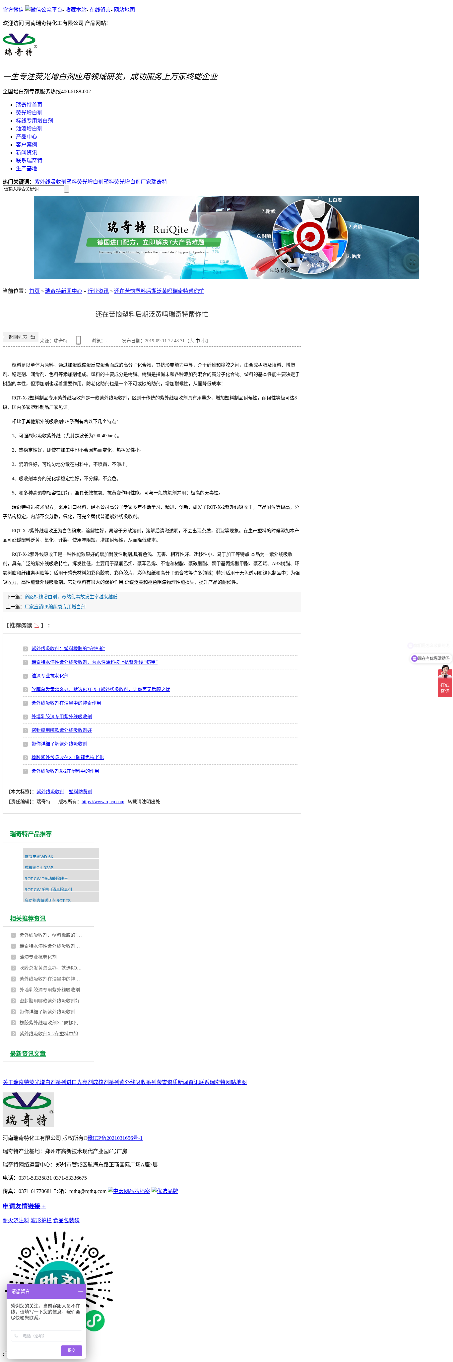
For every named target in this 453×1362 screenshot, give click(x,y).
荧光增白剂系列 (47, 1082)
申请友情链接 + (24, 1206)
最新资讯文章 (28, 1054)
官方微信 (14, 10)
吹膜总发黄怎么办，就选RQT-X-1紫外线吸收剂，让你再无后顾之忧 (101, 689)
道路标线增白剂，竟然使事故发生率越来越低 (71, 596)
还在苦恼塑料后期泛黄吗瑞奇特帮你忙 (159, 291)
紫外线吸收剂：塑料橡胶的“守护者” (68, 648)
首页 (34, 291)
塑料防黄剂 (80, 791)
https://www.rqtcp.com (103, 801)
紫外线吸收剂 (50, 182)
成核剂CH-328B (39, 868)
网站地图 (124, 10)
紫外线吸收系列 (138, 1082)
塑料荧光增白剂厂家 (127, 182)
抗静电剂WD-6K (39, 857)
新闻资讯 (188, 1082)
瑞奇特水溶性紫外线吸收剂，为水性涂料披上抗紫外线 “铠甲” (95, 662)
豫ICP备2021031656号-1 (115, 1138)
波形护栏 (41, 1220)
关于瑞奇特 (16, 1082)
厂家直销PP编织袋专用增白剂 (55, 606)
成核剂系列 (106, 1082)
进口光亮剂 (79, 1082)
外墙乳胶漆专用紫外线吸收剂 (62, 716)
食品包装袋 (66, 1220)
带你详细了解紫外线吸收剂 (59, 743)
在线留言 (100, 10)
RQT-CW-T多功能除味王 (46, 879)
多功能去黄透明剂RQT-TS (48, 900)
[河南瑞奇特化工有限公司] (20, 53)
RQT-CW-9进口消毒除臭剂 (48, 890)
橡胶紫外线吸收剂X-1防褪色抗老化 (68, 757)
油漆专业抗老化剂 (50, 675)
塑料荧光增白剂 (84, 182)
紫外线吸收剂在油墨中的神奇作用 (66, 703)
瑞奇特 (159, 182)
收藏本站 (76, 10)
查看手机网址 (80, 342)
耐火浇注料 (16, 1220)
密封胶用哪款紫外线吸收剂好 (62, 730)
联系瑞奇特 (212, 1082)
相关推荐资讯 (28, 918)
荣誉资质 (167, 1082)
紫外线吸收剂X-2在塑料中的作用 (65, 771)
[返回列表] (20, 340)
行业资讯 (98, 291)
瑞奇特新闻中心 (63, 291)
